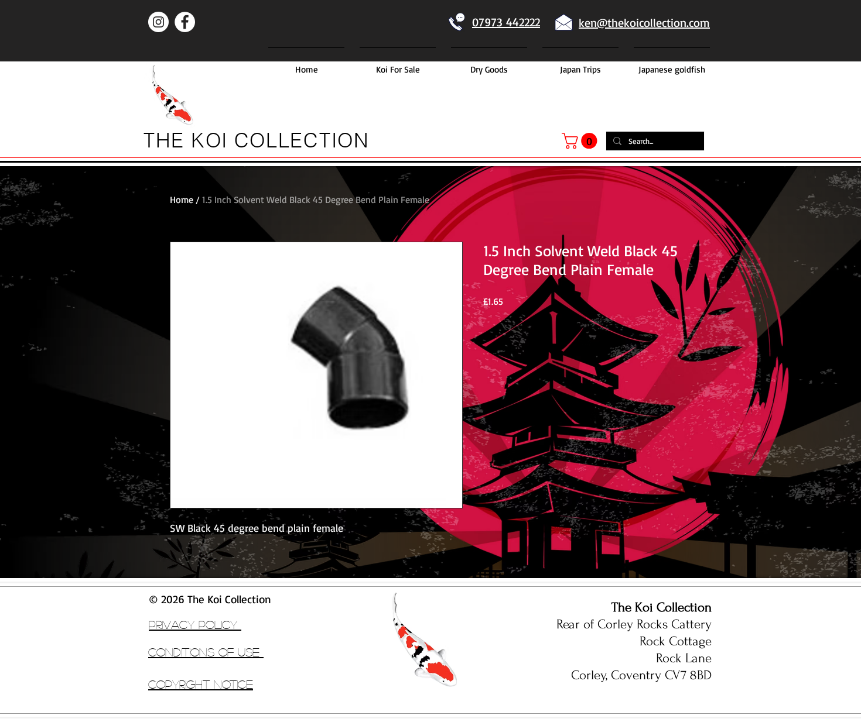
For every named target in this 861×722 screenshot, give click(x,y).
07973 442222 (506, 22)
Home (181, 199)
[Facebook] (185, 22)
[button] (581, 141)
